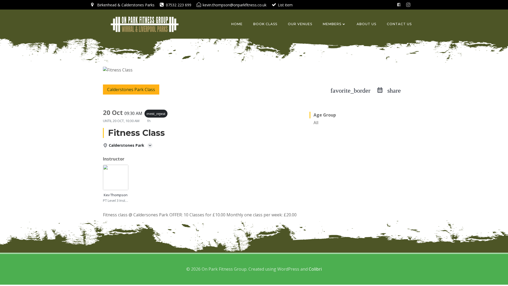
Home (237, 24)
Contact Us (399, 24)
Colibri (315, 269)
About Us (366, 24)
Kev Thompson (116, 195)
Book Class (265, 24)
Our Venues (300, 24)
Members (332, 24)
